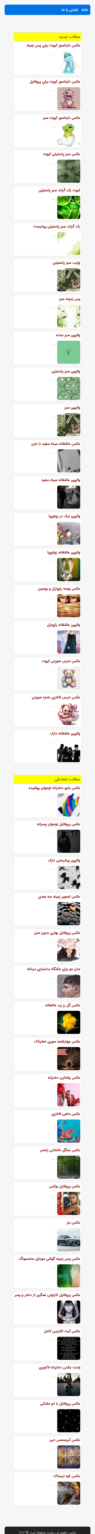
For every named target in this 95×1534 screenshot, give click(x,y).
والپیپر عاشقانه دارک (65, 733)
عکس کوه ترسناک (66, 1476)
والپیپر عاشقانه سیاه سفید (60, 480)
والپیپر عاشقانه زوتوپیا (63, 552)
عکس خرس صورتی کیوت (61, 661)
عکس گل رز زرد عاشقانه (62, 1005)
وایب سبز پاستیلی (66, 263)
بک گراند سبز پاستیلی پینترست (56, 226)
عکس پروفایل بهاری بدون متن (57, 933)
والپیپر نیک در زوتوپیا (64, 516)
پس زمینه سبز (69, 299)
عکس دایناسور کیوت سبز (61, 118)
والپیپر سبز (72, 407)
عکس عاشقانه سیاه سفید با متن (55, 444)
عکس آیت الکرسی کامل (62, 1331)
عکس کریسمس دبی (65, 1440)
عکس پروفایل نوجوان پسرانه (58, 824)
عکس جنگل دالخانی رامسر (60, 1150)
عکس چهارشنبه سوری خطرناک (57, 1041)
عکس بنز (73, 1222)
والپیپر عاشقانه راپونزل (63, 625)
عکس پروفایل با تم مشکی (60, 1403)
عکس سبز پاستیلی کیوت (61, 154)
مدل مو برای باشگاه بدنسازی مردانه (53, 969)
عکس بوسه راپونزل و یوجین (59, 588)
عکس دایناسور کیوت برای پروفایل (55, 81)
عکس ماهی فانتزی (65, 1114)
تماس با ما (70, 10)
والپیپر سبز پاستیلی (65, 371)
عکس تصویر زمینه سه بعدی (59, 896)
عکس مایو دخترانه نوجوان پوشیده (54, 788)
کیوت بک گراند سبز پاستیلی (59, 190)
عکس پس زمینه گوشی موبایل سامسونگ (49, 1259)
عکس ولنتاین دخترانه (64, 1077)
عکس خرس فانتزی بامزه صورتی (56, 697)
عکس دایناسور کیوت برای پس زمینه (53, 45)
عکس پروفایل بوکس (64, 1186)
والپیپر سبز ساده (68, 335)
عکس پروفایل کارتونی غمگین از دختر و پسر (47, 1295)
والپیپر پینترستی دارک (64, 860)
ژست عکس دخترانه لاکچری (59, 1367)
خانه (84, 10)
